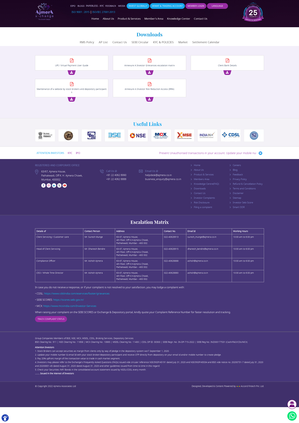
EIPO (72, 6)
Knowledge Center (178, 19)
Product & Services (129, 19)
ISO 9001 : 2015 (81, 12)
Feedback (110, 6)
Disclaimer (238, 193)
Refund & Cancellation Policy (248, 183)
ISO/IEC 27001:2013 (103, 12)
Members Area (201, 179)
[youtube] (64, 185)
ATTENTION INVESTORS (50, 153)
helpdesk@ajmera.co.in (158, 175)
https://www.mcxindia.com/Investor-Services (69, 306)
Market (183, 42)
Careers (237, 165)
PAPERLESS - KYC (95, 6)
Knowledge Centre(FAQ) (206, 183)
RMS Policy (87, 42)
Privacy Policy (240, 179)
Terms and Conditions (244, 188)
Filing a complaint (203, 207)
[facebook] (43, 185)
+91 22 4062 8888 (116, 179)
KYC (70, 153)
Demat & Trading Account (167, 6)
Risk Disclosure (201, 202)
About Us (108, 19)
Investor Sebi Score (243, 202)
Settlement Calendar (205, 42)
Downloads (200, 188)
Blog (235, 169)
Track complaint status (51, 319)
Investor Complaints (204, 197)
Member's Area (153, 19)
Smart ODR (239, 207)
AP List (103, 42)
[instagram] (49, 185)
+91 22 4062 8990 (116, 175)
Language (217, 6)
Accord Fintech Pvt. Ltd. (250, 386)
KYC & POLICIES (163, 42)
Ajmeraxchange (44, 11)
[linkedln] (54, 185)
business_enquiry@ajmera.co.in (163, 179)
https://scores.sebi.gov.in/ (68, 300)
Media (121, 6)
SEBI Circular (140, 42)
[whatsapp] (292, 416)
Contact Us (200, 19)
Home (95, 19)
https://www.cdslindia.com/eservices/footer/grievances (76, 294)
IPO (78, 153)
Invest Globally (138, 6)
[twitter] (59, 185)
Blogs (81, 6)
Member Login (195, 6)
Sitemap (237, 197)
